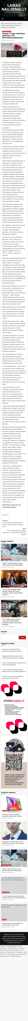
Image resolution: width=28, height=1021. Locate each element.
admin (5, 40)
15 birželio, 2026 (10, 596)
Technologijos (6, 810)
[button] (2, 19)
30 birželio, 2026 (10, 567)
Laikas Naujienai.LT (14, 7)
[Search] (25, 18)
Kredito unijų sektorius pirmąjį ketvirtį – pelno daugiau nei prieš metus (13, 677)
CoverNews (10, 942)
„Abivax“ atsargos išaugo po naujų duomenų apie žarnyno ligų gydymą (14, 663)
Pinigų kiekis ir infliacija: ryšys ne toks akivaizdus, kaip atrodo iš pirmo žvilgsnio (13, 657)
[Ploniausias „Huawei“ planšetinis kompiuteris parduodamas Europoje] (14, 804)
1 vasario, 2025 (11, 40)
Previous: (12, 523)
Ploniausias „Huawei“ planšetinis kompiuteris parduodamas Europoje (11, 650)
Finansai (4, 837)
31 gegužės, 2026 (10, 626)
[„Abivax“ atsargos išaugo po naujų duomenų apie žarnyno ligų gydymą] (14, 552)
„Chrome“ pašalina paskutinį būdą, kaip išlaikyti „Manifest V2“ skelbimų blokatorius (14, 670)
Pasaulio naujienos (7, 31)
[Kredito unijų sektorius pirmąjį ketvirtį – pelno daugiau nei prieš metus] (14, 912)
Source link (5, 514)
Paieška (4, 631)
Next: (14, 531)
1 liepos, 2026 (10, 818)
